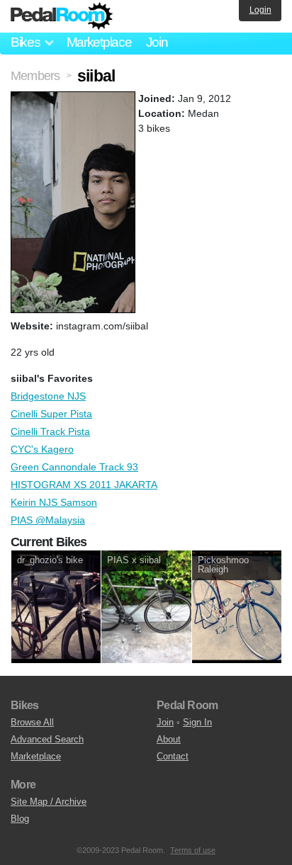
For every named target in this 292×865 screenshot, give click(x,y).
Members (35, 76)
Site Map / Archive (48, 801)
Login (260, 10)
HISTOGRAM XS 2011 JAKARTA (84, 484)
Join (157, 42)
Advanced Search (47, 739)
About (169, 739)
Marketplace (99, 42)
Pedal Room (62, 16)
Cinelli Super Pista (51, 413)
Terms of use (192, 850)
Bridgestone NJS (48, 396)
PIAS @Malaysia (48, 520)
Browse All (32, 722)
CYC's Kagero (42, 449)
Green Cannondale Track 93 (74, 467)
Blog (20, 818)
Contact (173, 756)
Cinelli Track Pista (50, 431)
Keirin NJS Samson (54, 502)
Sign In (197, 722)
